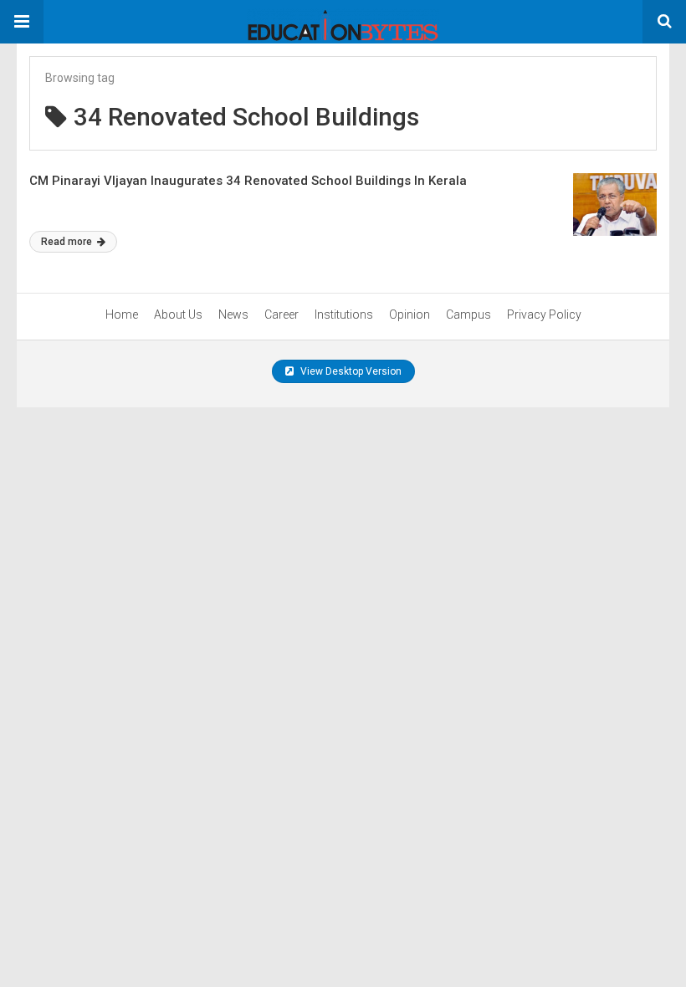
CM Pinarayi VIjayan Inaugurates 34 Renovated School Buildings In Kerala (248, 180)
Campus (468, 314)
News (233, 314)
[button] (22, 21)
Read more (68, 242)
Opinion (409, 314)
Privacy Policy (544, 314)
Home (121, 314)
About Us (178, 314)
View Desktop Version (350, 371)
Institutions (344, 314)
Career (281, 314)
